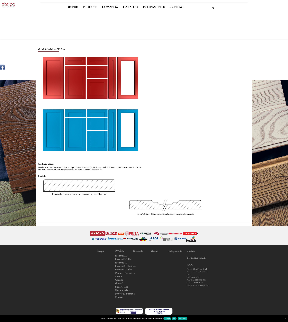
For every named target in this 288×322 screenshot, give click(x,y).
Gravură (119, 283)
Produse (90, 7)
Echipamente (154, 7)
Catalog (130, 7)
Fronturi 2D (121, 255)
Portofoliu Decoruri (125, 293)
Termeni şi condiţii (196, 257)
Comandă (110, 7)
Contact (177, 7)
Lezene (118, 276)
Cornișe (119, 279)
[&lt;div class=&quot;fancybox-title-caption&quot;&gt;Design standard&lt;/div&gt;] (90, 78)
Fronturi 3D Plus (123, 269)
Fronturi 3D (121, 262)
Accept (167, 319)
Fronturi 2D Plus (123, 259)
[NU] (285, 319)
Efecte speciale (122, 290)
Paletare (119, 297)
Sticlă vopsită (121, 286)
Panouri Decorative (125, 273)
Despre (72, 7)
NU (174, 319)
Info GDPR (182, 319)
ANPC (190, 264)
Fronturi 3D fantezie (125, 266)
